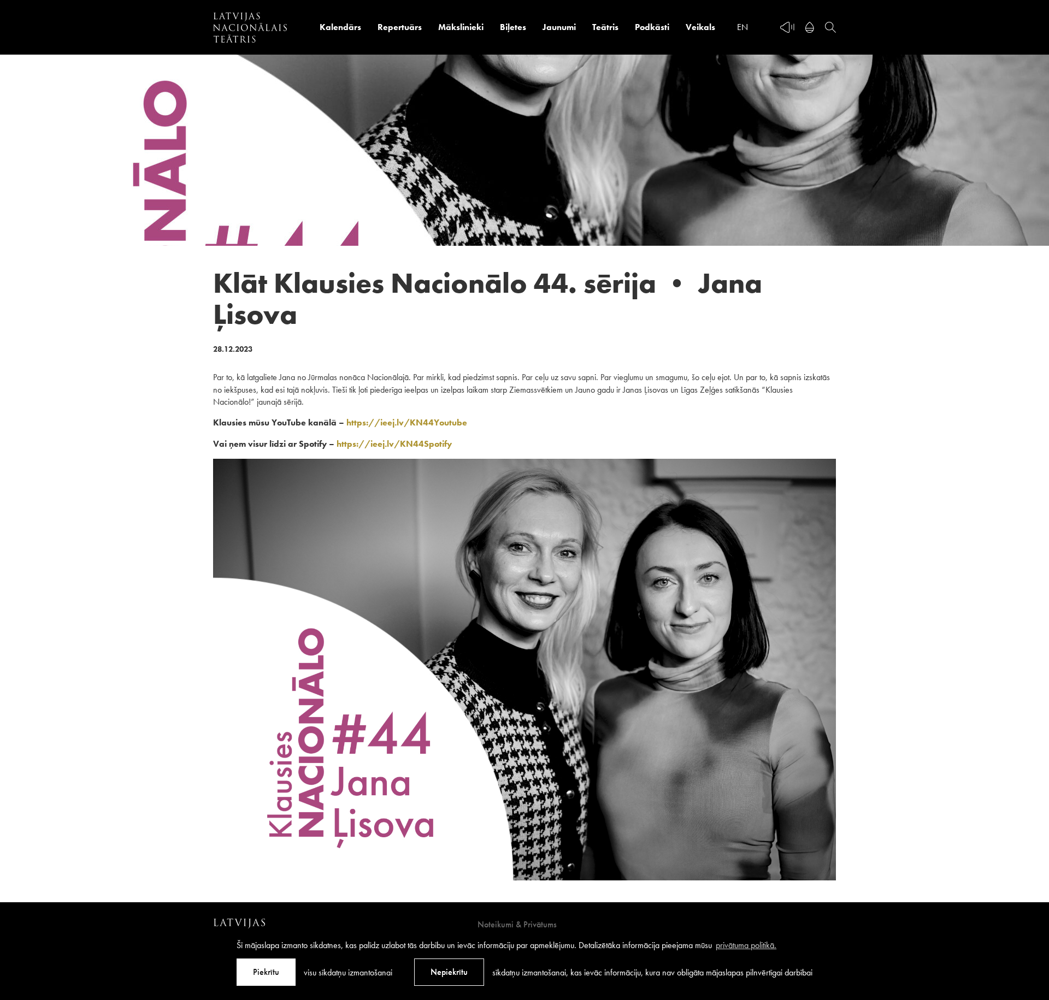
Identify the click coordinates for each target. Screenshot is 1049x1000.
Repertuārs (400, 27)
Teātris (605, 27)
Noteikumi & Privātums (517, 924)
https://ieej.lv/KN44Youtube (406, 422)
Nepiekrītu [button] (449, 972)
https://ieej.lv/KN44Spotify (394, 443)
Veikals (700, 27)
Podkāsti (652, 27)
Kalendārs (340, 27)
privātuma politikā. (746, 945)
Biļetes (513, 27)
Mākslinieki (461, 27)
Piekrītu (266, 972)
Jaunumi (559, 27)
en (742, 27)
